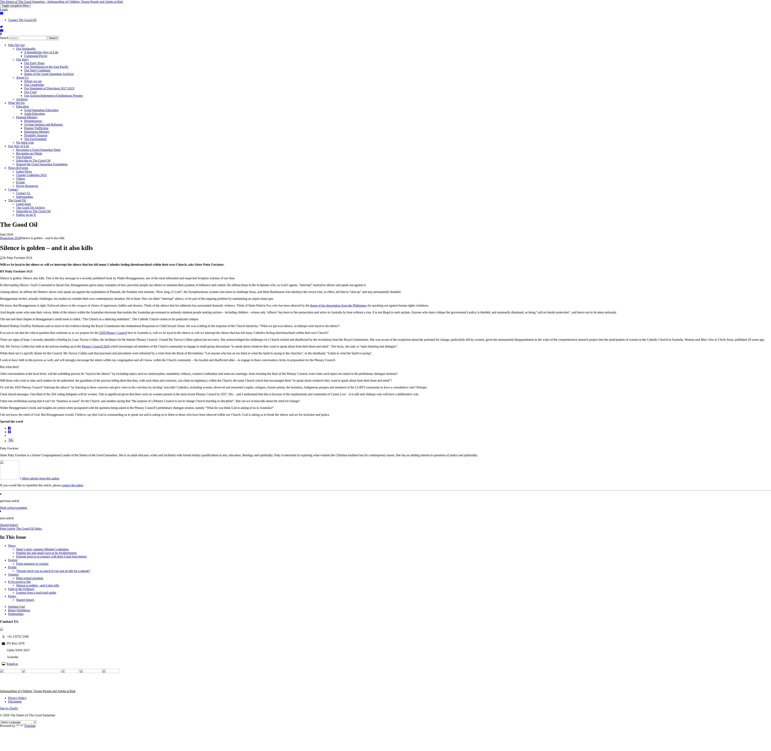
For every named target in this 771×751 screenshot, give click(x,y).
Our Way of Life (18, 146)
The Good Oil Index (29, 528)
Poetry (12, 596)
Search (4, 38)
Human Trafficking (36, 128)
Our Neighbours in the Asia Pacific (46, 66)
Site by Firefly (9, 708)
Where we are (33, 81)
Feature (12, 560)
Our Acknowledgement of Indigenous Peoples (53, 95)
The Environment (35, 139)
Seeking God (16, 606)
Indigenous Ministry (37, 131)
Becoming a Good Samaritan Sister (38, 149)
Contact (22, 20)
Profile (12, 567)
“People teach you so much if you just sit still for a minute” (53, 571)
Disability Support (35, 135)
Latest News (24, 171)
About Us (22, 77)
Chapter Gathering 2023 (31, 175)
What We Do (16, 103)
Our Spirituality (26, 48)
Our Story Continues (37, 70)
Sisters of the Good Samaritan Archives (49, 74)
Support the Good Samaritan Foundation (41, 164)
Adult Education (34, 113)
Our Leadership (34, 84)
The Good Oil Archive (30, 207)
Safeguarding (24, 196)
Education (22, 106)
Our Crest (30, 92)
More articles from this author (40, 478)
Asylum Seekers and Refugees (43, 124)
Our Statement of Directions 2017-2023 (49, 88)
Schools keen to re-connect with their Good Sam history (51, 556)
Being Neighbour (19, 610)
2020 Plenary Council (113, 332)
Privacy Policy (17, 698)
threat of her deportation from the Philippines (338, 305)
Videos (20, 178)
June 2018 (14, 238)
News (11, 545)
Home (4, 238)
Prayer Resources (27, 186)
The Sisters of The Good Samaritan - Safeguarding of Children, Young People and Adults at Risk (61, 1)
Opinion (13, 574)
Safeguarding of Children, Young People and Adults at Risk (37, 691)
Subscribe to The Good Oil (33, 160)
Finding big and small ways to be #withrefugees (46, 553)
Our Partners (24, 157)
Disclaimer (15, 701)
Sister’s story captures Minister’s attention (42, 549)
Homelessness (33, 121)
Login (4, 9)
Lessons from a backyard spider (36, 592)
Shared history (9, 525)
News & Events (18, 168)
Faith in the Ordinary (21, 589)
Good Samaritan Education (41, 110)
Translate (30, 726)
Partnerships (15, 614)
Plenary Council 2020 (96, 346)
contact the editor (72, 485)
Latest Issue (23, 204)
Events (20, 182)
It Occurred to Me (19, 581)
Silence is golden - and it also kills (37, 585)
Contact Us (23, 193)
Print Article (7, 528)
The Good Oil (17, 200)
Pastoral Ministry (27, 117)
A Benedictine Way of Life (41, 52)
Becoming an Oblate (29, 153)
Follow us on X (26, 214)
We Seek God (25, 142)
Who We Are (16, 45)
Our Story (22, 59)
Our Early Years (34, 63)
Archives (22, 99)
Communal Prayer (35, 56)
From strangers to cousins (32, 563)
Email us (12, 664)
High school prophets (13, 507)
